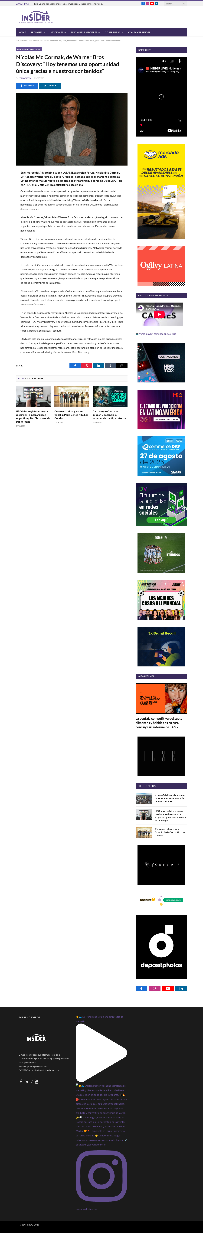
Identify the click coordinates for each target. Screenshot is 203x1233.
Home (22, 32)
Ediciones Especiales (84, 32)
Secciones (56, 32)
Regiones (36, 32)
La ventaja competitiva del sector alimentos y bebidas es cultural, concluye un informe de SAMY (160, 723)
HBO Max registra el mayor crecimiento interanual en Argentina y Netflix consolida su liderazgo (33, 416)
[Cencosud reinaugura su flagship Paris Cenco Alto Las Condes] (71, 396)
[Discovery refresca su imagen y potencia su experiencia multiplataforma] (110, 396)
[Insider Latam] (36, 17)
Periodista (25, 78)
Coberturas (112, 32)
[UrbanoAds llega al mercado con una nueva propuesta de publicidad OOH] (144, 798)
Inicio (18, 40)
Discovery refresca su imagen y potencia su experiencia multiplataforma (110, 415)
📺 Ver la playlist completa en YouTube (156, 333)
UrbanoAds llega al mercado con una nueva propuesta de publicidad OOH (170, 798)
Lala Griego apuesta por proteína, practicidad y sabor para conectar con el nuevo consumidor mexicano (70, 3)
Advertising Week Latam (29, 49)
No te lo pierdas (147, 786)
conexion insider (139, 32)
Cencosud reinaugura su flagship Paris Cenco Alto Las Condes (71, 415)
